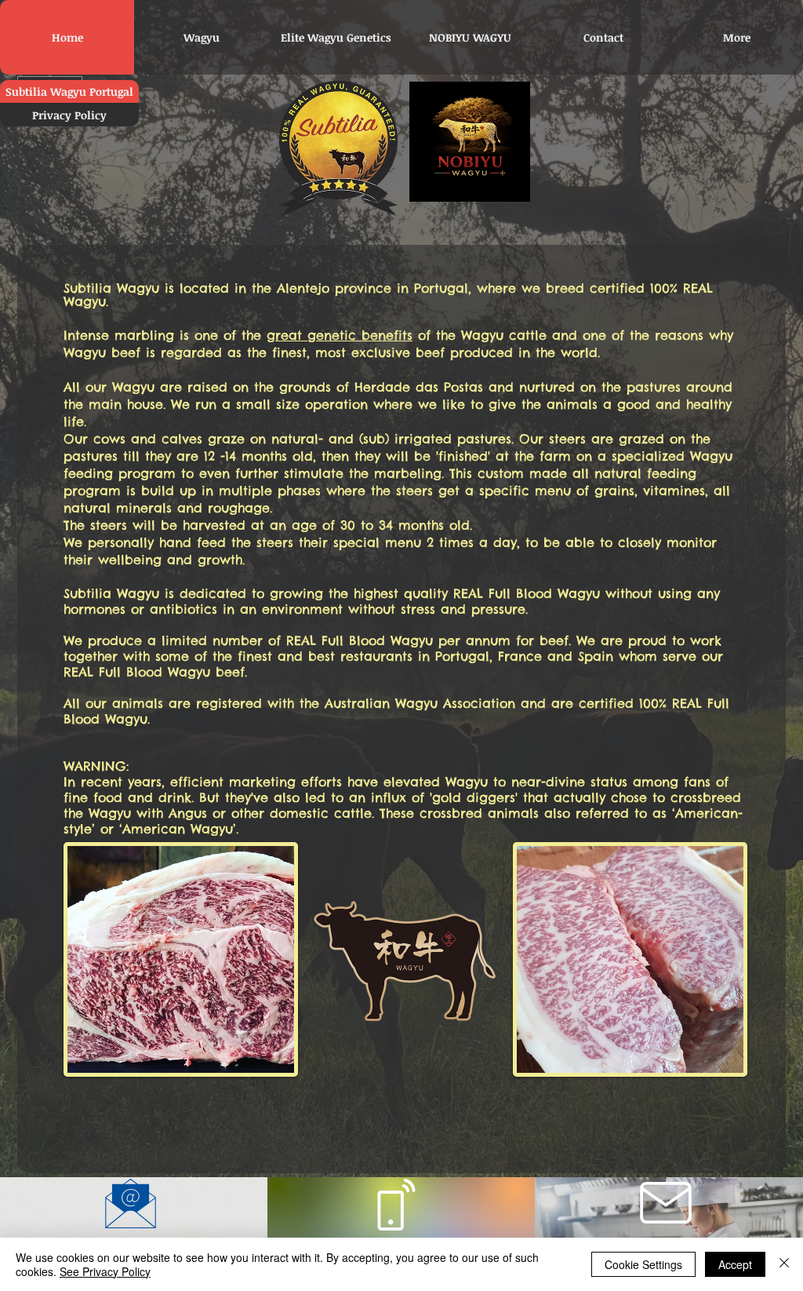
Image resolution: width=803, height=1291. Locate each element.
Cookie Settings (643, 1264)
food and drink (142, 797)
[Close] (784, 1264)
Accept (735, 1264)
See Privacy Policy (105, 1271)
